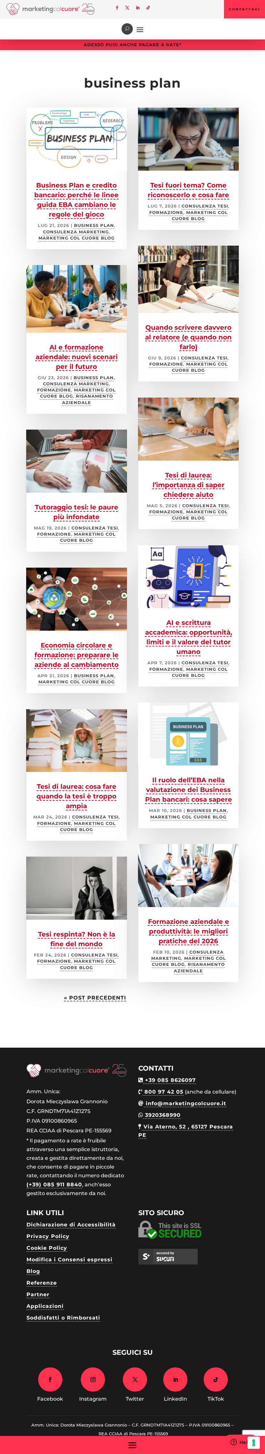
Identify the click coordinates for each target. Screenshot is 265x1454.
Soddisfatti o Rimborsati (63, 1318)
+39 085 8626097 (169, 1080)
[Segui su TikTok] (148, 8)
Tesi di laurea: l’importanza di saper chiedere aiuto (189, 484)
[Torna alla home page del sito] (50, 13)
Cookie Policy (46, 1248)
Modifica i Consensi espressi (69, 1259)
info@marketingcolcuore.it (185, 1103)
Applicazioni (45, 1306)
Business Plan (94, 225)
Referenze (41, 1283)
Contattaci (244, 9)
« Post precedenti (95, 998)
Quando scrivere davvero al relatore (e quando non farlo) (188, 337)
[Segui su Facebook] (117, 8)
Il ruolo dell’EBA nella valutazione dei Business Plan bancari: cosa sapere (188, 789)
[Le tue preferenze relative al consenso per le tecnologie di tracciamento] (254, 1443)
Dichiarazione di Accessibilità (71, 1225)
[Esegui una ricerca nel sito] (127, 29)
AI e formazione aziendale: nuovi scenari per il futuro (77, 356)
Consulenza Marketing (76, 232)
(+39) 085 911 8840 (54, 1184)
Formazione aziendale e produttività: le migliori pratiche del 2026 (188, 931)
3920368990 (162, 1115)
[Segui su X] (127, 8)
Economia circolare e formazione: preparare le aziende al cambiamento (77, 654)
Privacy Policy (47, 1236)
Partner (37, 1294)
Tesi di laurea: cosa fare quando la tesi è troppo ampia (76, 796)
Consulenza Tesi (94, 528)
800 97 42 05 (163, 1092)
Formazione (54, 390)
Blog (33, 1271)
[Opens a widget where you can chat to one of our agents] (241, 1443)
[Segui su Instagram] (93, 1379)
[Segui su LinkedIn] (138, 8)
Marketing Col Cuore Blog (76, 238)
